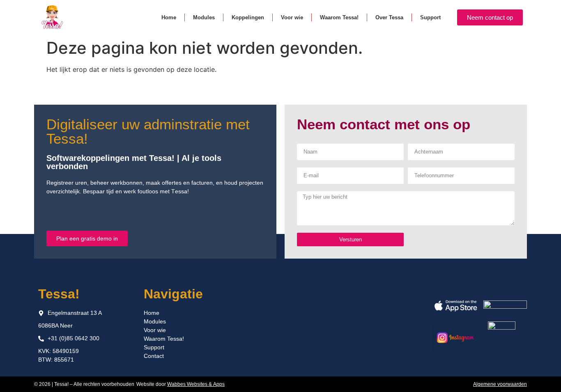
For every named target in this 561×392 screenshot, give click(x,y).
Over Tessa (389, 17)
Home (168, 17)
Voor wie (292, 17)
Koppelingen (248, 17)
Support (430, 17)
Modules (204, 17)
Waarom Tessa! (339, 17)
